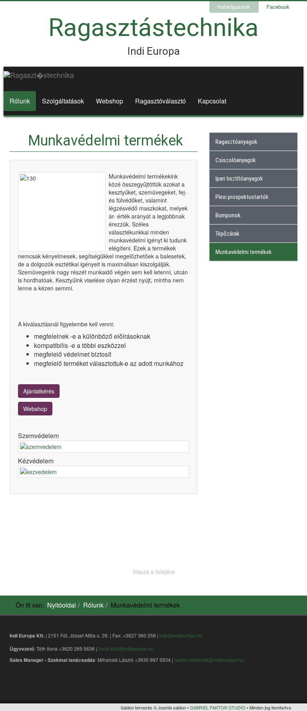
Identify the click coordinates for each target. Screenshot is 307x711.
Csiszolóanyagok (235, 160)
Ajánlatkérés (38, 391)
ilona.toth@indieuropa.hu (126, 648)
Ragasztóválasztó (160, 100)
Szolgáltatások (63, 100)
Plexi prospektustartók (242, 197)
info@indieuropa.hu (181, 635)
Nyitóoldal (61, 605)
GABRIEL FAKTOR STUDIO (217, 707)
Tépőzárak (227, 233)
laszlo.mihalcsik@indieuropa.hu (209, 659)
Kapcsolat (212, 100)
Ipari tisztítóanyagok (239, 178)
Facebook (278, 6)
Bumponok (228, 215)
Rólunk (20, 100)
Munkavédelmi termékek (243, 252)
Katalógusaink (233, 6)
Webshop (109, 100)
